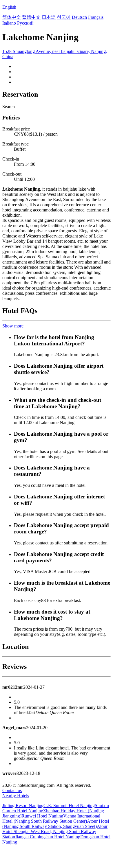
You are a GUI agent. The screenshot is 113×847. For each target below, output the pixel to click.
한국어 (64, 17)
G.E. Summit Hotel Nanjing (69, 805)
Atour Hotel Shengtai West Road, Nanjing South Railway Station (54, 831)
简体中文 (11, 17)
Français (95, 17)
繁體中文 (31, 17)
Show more (12, 325)
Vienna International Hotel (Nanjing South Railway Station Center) (51, 818)
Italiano (9, 23)
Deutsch (79, 17)
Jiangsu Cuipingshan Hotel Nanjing (47, 836)
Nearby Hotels (15, 795)
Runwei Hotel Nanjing (42, 815)
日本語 (49, 17)
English (9, 7)
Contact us (12, 790)
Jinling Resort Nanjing (22, 805)
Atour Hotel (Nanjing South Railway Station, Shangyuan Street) (55, 824)
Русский (25, 23)
